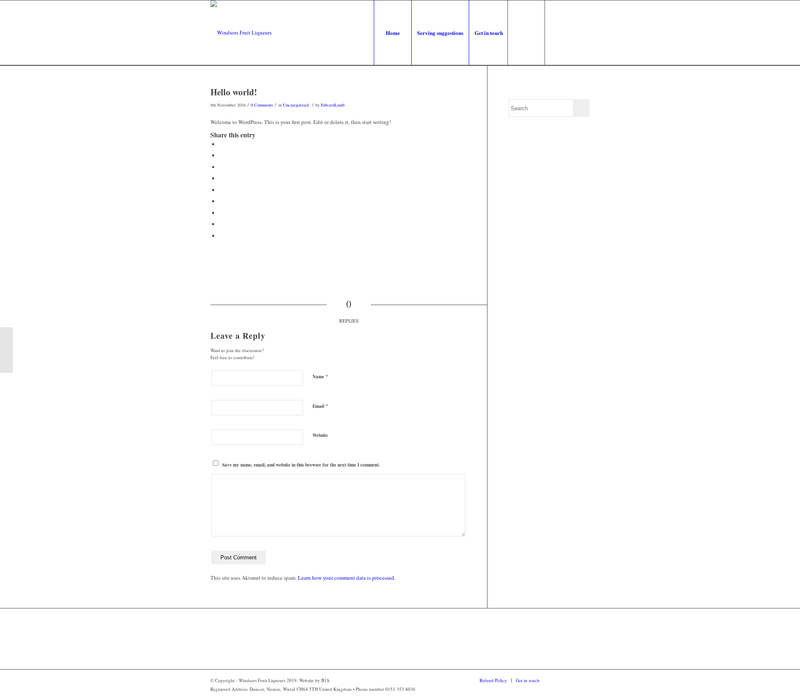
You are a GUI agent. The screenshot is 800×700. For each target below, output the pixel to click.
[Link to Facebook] (558, 32)
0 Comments (262, 105)
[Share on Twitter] (221, 155)
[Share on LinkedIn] (221, 190)
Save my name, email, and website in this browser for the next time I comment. (301, 465)
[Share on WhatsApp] (221, 167)
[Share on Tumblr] (221, 201)
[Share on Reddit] (221, 224)
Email (320, 406)
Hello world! (233, 92)
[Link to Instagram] (571, 32)
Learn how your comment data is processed (346, 577)
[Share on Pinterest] (221, 178)
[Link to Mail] (583, 32)
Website (320, 435)
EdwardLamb (333, 105)
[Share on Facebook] (221, 144)
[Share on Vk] (221, 212)
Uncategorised (296, 105)
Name (320, 376)
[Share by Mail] (221, 235)
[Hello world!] (6, 350)
